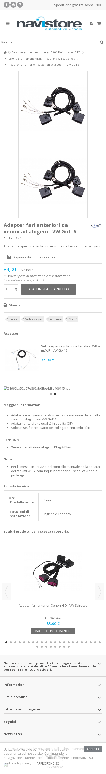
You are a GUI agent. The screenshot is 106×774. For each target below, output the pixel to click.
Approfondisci (48, 763)
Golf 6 (73, 319)
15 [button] (69, 642)
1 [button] (51, 394)
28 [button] (60, 647)
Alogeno (56, 319)
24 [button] (42, 647)
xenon (14, 319)
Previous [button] (6, 591)
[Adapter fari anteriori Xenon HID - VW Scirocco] (53, 571)
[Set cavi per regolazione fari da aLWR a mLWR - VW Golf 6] (22, 360)
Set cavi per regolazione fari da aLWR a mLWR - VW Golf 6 (70, 348)
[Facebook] (7, 5)
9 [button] (42, 642)
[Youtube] (13, 5)
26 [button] (51, 647)
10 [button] (46, 642)
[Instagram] (20, 5)
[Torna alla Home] (5, 52)
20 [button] (91, 642)
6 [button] (29, 642)
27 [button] (55, 647)
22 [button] (100, 642)
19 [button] (86, 642)
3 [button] (15, 642)
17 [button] (77, 642)
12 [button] (55, 642)
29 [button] (64, 647)
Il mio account (15, 697)
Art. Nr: (8, 238)
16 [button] (73, 642)
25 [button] (46, 647)
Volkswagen (34, 319)
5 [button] (24, 642)
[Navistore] (49, 24)
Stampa (14, 305)
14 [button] (64, 642)
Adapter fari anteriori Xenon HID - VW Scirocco (53, 605)
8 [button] (37, 642)
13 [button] (60, 642)
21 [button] (95, 642)
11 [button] (51, 642)
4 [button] (20, 642)
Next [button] (99, 591)
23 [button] (37, 647)
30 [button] (69, 647)
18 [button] (82, 642)
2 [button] (55, 394)
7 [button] (33, 642)
